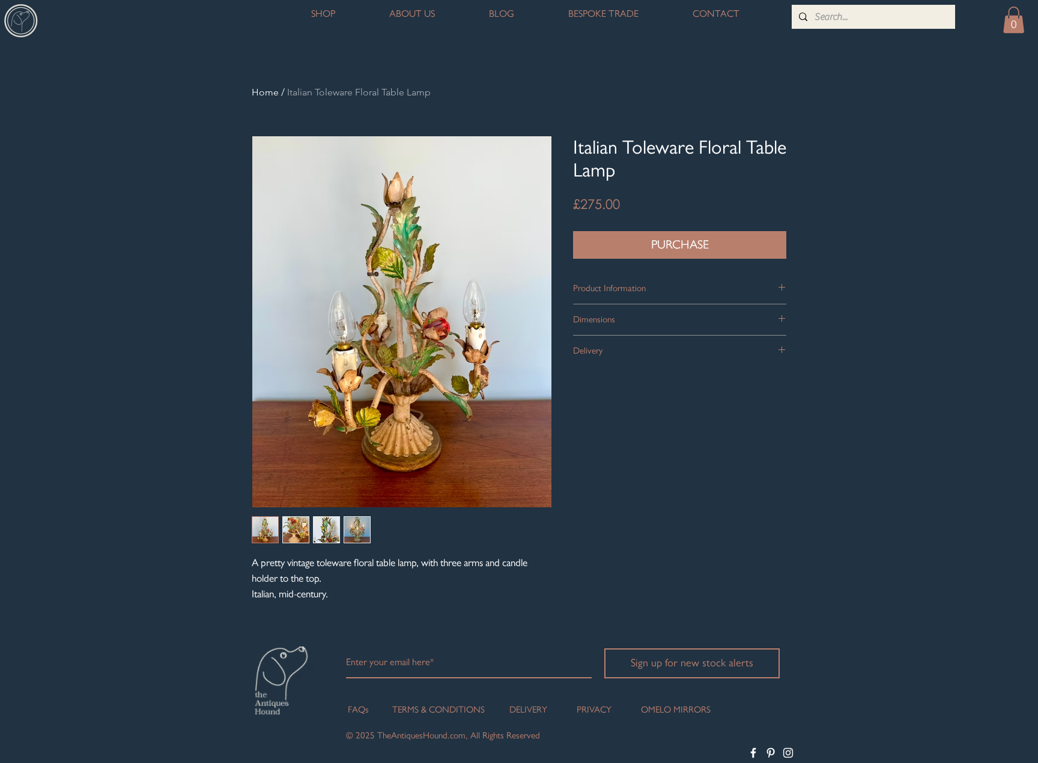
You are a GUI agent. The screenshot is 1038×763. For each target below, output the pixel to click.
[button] (1014, 20)
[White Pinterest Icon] (770, 752)
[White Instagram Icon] (788, 752)
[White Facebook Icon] (753, 752)
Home (265, 92)
